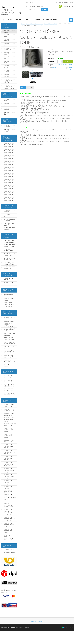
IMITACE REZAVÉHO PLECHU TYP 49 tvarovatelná (10, 198)
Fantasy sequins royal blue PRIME (10, 410)
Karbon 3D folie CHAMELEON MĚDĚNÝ (9, 80)
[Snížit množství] (62, 62)
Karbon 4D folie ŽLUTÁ (9, 113)
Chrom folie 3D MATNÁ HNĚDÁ (9, 259)
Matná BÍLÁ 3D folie (9, 279)
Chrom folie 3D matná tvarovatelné (8, 236)
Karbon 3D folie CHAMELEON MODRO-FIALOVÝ (9, 86)
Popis (22, 88)
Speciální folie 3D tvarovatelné (8, 312)
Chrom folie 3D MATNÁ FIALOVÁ (9, 254)
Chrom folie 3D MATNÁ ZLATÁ (9, 267)
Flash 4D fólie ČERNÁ (9, 365)
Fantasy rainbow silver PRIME (10, 424)
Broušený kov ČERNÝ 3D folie (9, 338)
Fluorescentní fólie (8, 371)
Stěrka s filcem (9, 550)
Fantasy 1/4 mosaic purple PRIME (9, 470)
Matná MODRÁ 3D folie (9, 283)
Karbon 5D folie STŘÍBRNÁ (9, 126)
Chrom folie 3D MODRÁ (9, 228)
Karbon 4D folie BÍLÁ (9, 104)
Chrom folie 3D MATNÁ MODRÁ (9, 250)
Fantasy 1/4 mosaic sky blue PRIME (9, 452)
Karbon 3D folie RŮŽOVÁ (9, 62)
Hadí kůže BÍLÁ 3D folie (10, 347)
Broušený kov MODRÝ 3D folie (9, 343)
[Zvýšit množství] (62, 61)
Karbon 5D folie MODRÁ (9, 130)
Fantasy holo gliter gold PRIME (8, 435)
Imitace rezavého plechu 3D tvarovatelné (7, 138)
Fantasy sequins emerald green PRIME (9, 419)
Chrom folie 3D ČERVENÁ (9, 220)
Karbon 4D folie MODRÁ (9, 108)
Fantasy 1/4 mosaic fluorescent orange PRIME (9, 504)
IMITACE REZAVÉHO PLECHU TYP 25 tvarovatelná (10, 180)
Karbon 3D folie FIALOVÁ (9, 75)
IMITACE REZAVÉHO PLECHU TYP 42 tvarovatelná (10, 187)
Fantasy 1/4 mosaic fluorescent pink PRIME (10, 496)
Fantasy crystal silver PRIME (9, 441)
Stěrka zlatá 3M (9, 552)
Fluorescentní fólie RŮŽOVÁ (9, 389)
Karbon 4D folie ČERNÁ (9, 100)
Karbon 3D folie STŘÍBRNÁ (9, 40)
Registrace (69, 2)
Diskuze (30, 88)
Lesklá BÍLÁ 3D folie (9, 295)
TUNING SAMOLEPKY (37, 621)
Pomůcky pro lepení (7, 545)
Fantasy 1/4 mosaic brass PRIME (8, 530)
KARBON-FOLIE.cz (11, 10)
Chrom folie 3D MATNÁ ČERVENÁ (9, 245)
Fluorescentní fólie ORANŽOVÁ (9, 394)
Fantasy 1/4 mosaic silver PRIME (9, 458)
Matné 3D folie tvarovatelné (8, 274)
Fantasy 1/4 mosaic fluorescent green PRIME (8, 512)
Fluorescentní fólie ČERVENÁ (9, 385)
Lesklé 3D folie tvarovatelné (8, 290)
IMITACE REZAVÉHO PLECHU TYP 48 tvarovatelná (10, 192)
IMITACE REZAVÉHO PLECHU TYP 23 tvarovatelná (10, 174)
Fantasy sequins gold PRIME (9, 414)
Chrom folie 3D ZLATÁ (9, 215)
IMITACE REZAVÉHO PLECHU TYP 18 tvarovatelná (10, 162)
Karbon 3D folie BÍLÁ (9, 44)
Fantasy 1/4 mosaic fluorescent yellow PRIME (8, 489)
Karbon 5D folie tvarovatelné (7, 120)
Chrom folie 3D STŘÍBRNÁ (9, 211)
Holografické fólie (7, 400)
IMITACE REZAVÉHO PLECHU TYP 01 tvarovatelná (10, 144)
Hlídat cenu (70, 68)
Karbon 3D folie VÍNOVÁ (9, 53)
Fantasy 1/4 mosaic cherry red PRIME (9, 524)
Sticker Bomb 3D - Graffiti (9, 317)
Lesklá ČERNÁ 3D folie (9, 299)
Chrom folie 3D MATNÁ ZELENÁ (9, 241)
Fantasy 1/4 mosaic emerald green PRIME (9, 518)
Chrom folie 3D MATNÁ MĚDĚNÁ (9, 263)
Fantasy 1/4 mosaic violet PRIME (9, 446)
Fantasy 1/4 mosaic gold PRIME (8, 482)
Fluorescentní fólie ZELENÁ (9, 376)
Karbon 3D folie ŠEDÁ (9, 35)
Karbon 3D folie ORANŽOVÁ (9, 49)
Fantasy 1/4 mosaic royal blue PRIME (8, 464)
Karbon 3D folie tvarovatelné (19, 20)
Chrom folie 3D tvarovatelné (8, 206)
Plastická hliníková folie (9, 360)
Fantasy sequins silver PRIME (9, 405)
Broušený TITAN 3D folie (9, 334)
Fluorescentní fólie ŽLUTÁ (9, 381)
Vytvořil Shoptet (68, 627)
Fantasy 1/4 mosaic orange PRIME (9, 476)
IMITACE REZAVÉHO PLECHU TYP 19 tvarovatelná (10, 168)
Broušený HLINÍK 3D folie (9, 330)
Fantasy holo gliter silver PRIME (8, 429)
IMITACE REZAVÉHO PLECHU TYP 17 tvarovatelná (10, 156)
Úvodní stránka (3, 20)
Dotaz (54, 67)
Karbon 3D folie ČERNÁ (9, 31)
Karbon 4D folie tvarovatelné (46, 20)
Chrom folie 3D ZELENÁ (9, 224)
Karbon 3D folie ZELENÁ (9, 71)
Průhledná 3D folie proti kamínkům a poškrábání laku (9, 324)
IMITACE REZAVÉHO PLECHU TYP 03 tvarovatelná (10, 150)
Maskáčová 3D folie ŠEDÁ (9, 352)
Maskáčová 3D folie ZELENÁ (9, 356)
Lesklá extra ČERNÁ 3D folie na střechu (9, 304)
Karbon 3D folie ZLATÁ (9, 66)
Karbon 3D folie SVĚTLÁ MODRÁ (9, 57)
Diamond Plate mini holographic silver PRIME (9, 537)
